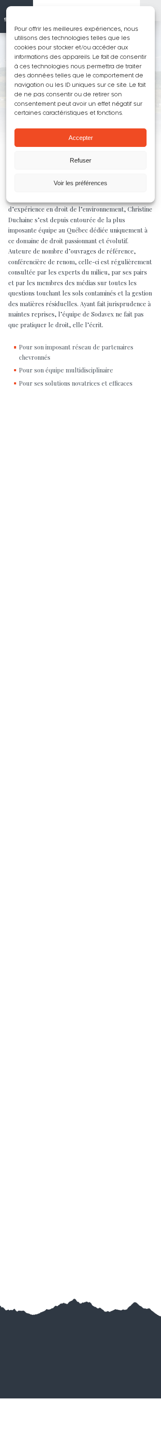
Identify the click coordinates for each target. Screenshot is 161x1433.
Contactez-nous (80, 1249)
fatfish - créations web (94, 1343)
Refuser (80, 160)
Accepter (81, 137)
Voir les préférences (80, 182)
